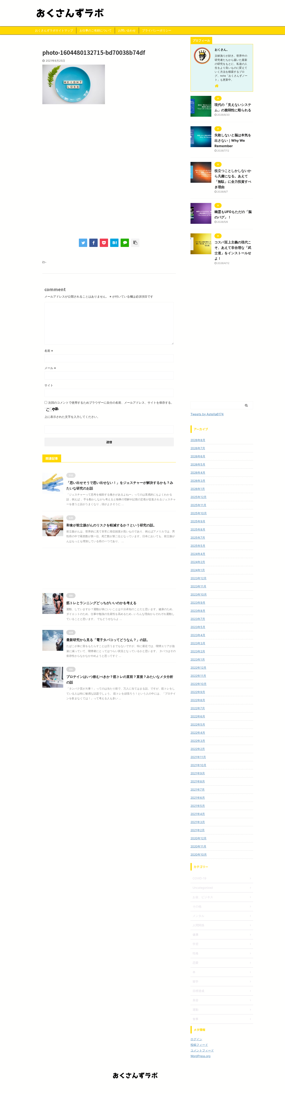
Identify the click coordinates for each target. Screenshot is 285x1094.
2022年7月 (197, 708)
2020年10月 (198, 854)
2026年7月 (197, 448)
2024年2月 (197, 562)
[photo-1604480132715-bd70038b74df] (114, 243)
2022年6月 (197, 716)
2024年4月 (197, 554)
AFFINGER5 (165, 1087)
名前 (48, 350)
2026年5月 (197, 464)
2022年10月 (198, 684)
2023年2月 (197, 651)
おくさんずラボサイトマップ (54, 30)
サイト (48, 385)
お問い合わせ (127, 30)
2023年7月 (197, 619)
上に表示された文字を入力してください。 (72, 416)
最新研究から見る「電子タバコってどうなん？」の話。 (108, 640)
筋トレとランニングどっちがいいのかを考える (101, 603)
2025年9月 (197, 521)
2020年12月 (198, 838)
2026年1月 (197, 489)
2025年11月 (198, 505)
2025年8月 (197, 529)
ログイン (196, 1039)
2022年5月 (197, 724)
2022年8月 (197, 700)
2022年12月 (198, 667)
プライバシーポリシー (156, 30)
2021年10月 (198, 765)
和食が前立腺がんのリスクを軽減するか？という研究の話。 (111, 525)
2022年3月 (197, 740)
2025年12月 (198, 497)
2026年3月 (197, 480)
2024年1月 (197, 570)
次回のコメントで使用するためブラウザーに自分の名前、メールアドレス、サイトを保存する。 (111, 402)
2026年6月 (197, 456)
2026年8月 (197, 440)
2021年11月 (198, 757)
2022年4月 (197, 732)
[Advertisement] (109, 142)
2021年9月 (197, 773)
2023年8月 (197, 610)
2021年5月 (197, 805)
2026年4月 (197, 472)
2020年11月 (198, 846)
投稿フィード (199, 1044)
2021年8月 (197, 781)
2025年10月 (198, 513)
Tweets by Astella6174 (207, 414)
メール (50, 368)
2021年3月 (197, 822)
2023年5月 (197, 627)
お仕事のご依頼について (95, 30)
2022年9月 (197, 692)
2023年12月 (198, 578)
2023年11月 (198, 586)
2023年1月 (197, 659)
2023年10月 (198, 594)
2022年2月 (197, 749)
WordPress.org (200, 1056)
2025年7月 (197, 537)
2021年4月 (197, 814)
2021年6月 (197, 797)
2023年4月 (197, 635)
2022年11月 (198, 675)
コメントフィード (202, 1050)
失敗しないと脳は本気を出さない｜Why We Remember (232, 140)
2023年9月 (197, 602)
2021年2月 (197, 830)
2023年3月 (197, 643)
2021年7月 (197, 789)
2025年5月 (197, 545)
